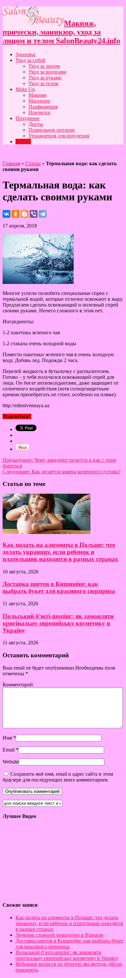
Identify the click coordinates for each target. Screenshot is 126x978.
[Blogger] (24, 214)
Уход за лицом (44, 66)
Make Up (25, 89)
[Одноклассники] (15, 214)
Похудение (27, 118)
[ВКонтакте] (6, 214)
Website (11, 761)
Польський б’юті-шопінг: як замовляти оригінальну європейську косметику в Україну (58, 623)
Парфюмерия (43, 106)
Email (9, 749)
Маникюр (39, 101)
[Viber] (33, 214)
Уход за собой (31, 60)
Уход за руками (45, 77)
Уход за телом (43, 83)
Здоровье (26, 54)
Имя (7, 738)
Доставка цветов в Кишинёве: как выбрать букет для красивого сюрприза (59, 587)
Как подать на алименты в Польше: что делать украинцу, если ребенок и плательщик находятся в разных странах (60, 551)
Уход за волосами (47, 72)
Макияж (37, 95)
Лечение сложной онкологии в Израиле (59, 935)
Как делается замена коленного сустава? (62, 471)
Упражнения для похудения (58, 135)
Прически (39, 112)
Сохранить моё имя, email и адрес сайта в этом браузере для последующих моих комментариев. (58, 776)
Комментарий (18, 684)
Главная (11, 163)
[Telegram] (43, 214)
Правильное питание (51, 130)
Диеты (35, 124)
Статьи (23, 141)
